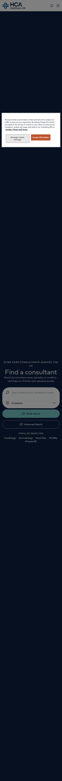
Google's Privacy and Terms (16, 129)
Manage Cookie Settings (17, 138)
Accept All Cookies (41, 137)
